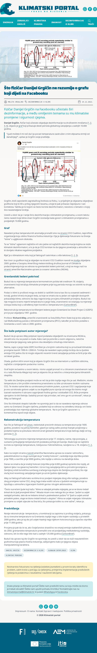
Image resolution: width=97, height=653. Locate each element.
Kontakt (39, 611)
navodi (30, 453)
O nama (31, 611)
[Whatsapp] (85, 9)
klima (73, 550)
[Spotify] (56, 607)
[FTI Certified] (62, 644)
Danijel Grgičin (12, 550)
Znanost (56, 22)
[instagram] (95, 9)
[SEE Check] (39, 632)
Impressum (20, 611)
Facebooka (62, 592)
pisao (30, 424)
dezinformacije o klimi (33, 550)
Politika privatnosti (73, 611)
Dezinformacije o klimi (75, 22)
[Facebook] (90, 9)
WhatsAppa (49, 592)
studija (77, 260)
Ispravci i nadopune (53, 611)
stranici (63, 233)
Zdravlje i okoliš (23, 22)
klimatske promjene (14, 555)
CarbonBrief (70, 304)
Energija (8, 22)
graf (21, 125)
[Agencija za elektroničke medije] (65, 632)
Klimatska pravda (40, 22)
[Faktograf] (22, 632)
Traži (91, 24)
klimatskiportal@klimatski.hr (20, 592)
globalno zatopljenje (57, 550)
